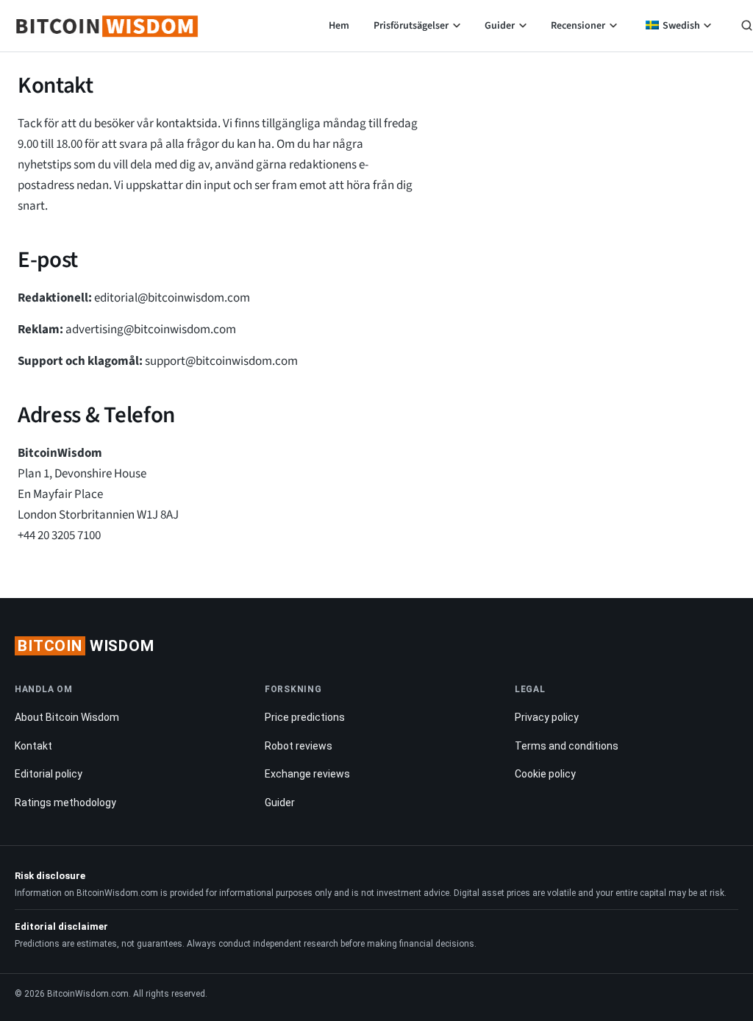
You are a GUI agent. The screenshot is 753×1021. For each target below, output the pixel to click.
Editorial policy (48, 774)
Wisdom (86, 646)
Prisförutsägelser (411, 25)
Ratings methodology (65, 802)
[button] (746, 27)
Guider (500, 25)
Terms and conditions (566, 746)
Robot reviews (298, 746)
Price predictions (305, 717)
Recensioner (578, 25)
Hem (339, 25)
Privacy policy (547, 717)
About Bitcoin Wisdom (67, 717)
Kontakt (33, 746)
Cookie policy (545, 774)
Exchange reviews (307, 774)
